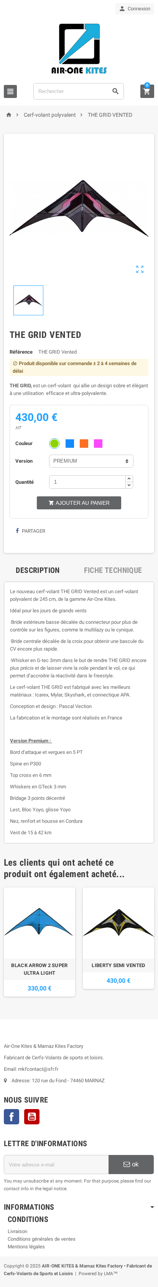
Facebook (11, 1116)
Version (24, 461)
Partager (33, 531)
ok (134, 1164)
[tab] (37, 570)
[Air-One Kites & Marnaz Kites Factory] (79, 48)
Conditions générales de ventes (42, 1239)
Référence (21, 352)
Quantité (24, 482)
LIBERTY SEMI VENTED (118, 965)
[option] (39, 942)
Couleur (24, 443)
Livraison (17, 1231)
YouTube (32, 1116)
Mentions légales (26, 1246)
